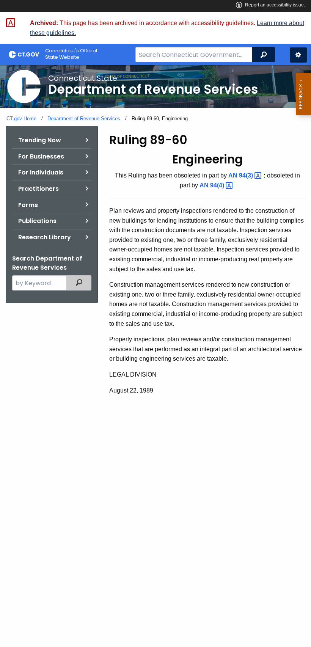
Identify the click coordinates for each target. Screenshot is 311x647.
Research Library (44, 237)
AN (241, 175)
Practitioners (38, 188)
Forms (28, 205)
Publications (37, 221)
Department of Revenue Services (83, 118)
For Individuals (40, 172)
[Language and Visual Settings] (298, 55)
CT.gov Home (21, 118)
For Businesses (41, 156)
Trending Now (39, 140)
